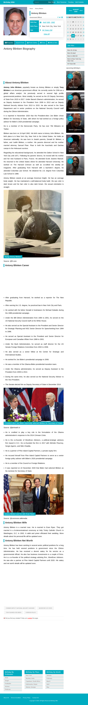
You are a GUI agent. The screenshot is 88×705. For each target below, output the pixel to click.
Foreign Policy (31, 612)
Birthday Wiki (9, 2)
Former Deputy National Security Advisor (20, 608)
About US (6, 697)
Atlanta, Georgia (31, 687)
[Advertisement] (34, 67)
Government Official (36, 17)
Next (81, 10)
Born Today (51, 2)
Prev (70, 10)
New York (29, 675)
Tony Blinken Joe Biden (13, 612)
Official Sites (53, 42)
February (49, 678)
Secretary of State (45, 608)
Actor (6, 677)
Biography (10, 42)
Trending (70, 2)
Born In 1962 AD (72, 56)
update (30, 618)
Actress (7, 686)
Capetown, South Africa (33, 681)
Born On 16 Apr (72, 50)
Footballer (8, 683)
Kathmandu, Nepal (31, 684)
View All (47, 34)
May (48, 687)
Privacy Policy (26, 697)
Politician (8, 689)
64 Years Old (47, 30)
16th (48, 22)
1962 (53, 22)
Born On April (71, 53)
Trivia (43, 42)
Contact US (35, 697)
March (48, 681)
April (44, 22)
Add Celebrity (79, 2)
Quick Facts (20, 42)
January (49, 675)
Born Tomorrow (61, 2)
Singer (7, 680)
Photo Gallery (33, 42)
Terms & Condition (16, 697)
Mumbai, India (30, 678)
